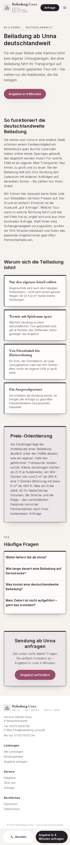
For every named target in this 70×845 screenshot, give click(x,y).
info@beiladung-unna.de (29, 730)
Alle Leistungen (13, 751)
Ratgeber (10, 777)
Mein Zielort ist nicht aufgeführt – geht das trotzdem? (31, 602)
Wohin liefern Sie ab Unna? (26, 557)
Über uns (10, 782)
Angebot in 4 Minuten (25, 94)
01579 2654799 (19, 726)
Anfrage (49, 7)
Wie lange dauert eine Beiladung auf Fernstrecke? (33, 571)
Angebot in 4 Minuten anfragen (51, 836)
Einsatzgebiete (13, 756)
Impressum (11, 804)
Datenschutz (12, 809)
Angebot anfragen (15, 761)
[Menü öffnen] (65, 8)
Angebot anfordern (35, 675)
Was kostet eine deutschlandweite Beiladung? (32, 586)
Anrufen (20, 836)
